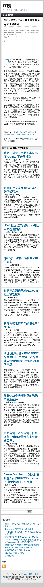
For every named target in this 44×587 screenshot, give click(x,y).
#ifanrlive (33, 134)
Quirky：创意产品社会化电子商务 (19, 529)
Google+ (26, 134)
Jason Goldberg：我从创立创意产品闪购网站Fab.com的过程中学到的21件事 (21, 478)
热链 (10, 14)
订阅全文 (19, 134)
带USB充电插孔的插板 (14, 553)
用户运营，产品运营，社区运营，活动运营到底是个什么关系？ (21, 436)
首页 (4, 14)
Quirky (7, 60)
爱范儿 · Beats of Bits (21, 132)
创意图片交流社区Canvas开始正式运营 (21, 537)
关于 (36, 574)
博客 (31, 574)
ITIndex (24, 574)
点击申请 (28, 139)
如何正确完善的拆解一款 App (17, 550)
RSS (4, 566)
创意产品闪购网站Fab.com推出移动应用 (22, 545)
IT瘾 (7, 6)
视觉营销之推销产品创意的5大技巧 (19, 548)
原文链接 (33, 132)
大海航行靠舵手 (11, 556)
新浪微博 (11, 134)
